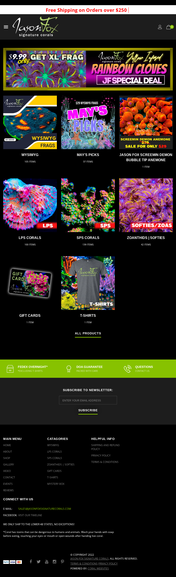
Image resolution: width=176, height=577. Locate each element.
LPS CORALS (30, 238)
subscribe (88, 410)
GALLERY (8, 464)
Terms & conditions (84, 563)
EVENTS (8, 484)
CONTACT (9, 477)
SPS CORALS (88, 238)
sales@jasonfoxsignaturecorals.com (44, 509)
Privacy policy (108, 563)
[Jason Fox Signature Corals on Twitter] (39, 562)
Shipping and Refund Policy (105, 447)
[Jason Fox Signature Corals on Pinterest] (62, 562)
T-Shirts (88, 315)
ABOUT (7, 451)
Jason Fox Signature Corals (89, 558)
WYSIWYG (29, 155)
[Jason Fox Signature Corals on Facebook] (31, 562)
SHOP (6, 458)
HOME (7, 445)
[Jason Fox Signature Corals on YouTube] (46, 562)
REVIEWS (8, 490)
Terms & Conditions (104, 462)
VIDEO (7, 471)
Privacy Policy (101, 455)
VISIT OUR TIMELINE (30, 515)
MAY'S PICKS (88, 155)
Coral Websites (98, 568)
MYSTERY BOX (55, 484)
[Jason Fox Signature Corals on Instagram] (54, 562)
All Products (88, 333)
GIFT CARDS (30, 315)
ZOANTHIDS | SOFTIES (146, 238)
